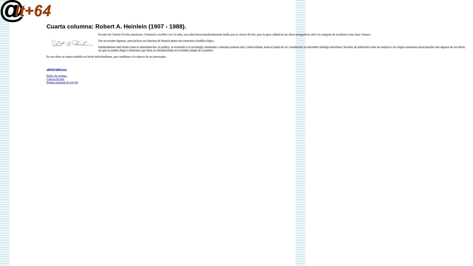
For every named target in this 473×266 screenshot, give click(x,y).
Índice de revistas (57, 75)
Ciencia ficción (55, 79)
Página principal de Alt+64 (62, 82)
